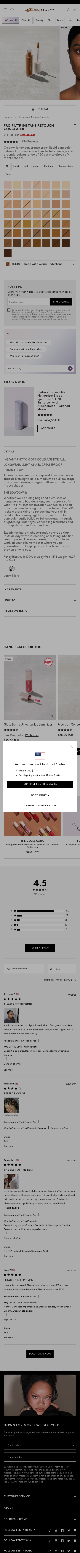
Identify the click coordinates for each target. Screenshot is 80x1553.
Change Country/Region (40, 806)
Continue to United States (40, 784)
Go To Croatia (40, 795)
